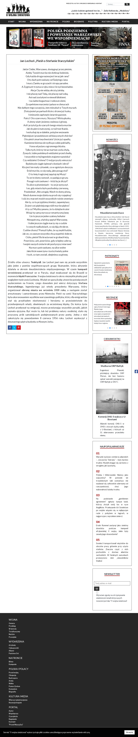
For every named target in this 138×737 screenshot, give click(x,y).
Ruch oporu (13, 652)
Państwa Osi (14, 627)
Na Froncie (52, 22)
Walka (11, 657)
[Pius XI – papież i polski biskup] (116, 166)
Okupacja (12, 649)
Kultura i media (110, 22)
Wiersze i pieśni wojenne (18, 674)
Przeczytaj (70, 3)
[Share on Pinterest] (18, 327)
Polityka (93, 22)
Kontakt (99, 3)
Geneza (12, 597)
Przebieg (12, 600)
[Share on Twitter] (14, 327)
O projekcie (83, 3)
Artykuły (12, 619)
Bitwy (11, 635)
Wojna (22, 22)
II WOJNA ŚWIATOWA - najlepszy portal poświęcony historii (34, 708)
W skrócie (12, 603)
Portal (126, 22)
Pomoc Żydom (14, 660)
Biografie (79, 22)
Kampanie (12, 638)
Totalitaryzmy (14, 605)
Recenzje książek (15, 677)
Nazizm (12, 608)
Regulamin (13, 693)
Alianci (11, 625)
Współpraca (91, 3)
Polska (66, 22)
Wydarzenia (36, 22)
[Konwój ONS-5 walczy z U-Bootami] (112, 375)
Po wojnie (12, 611)
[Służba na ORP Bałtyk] (112, 327)
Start (11, 22)
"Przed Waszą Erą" (16, 698)
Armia (11, 655)
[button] (107, 211)
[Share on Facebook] (10, 327)
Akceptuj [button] (129, 732)
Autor (76, 3)
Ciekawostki (14, 622)
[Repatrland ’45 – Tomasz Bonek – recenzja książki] (122, 280)
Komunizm (13, 663)
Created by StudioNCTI (104, 708)
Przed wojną (13, 646)
